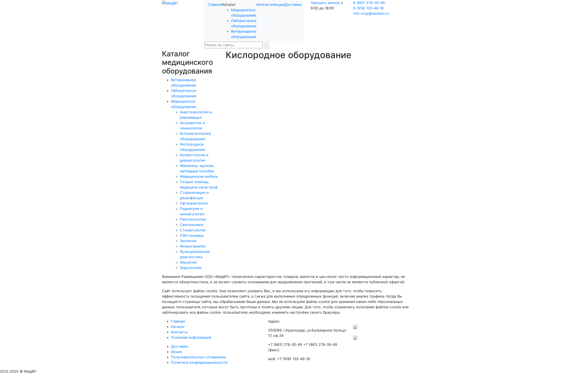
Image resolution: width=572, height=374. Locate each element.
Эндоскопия (190, 267)
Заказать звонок (325, 2)
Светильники (191, 224)
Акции (278, 4)
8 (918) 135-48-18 (368, 8)
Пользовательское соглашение (198, 357)
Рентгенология (193, 219)
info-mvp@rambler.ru (371, 13)
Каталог (178, 326)
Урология (188, 241)
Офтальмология (194, 203)
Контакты (265, 4)
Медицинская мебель (199, 176)
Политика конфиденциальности (199, 362)
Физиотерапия (193, 246)
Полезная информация (191, 337)
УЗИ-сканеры (192, 235)
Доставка (292, 4)
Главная (215, 4)
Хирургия (188, 262)
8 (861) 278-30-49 (369, 2)
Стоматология (193, 230)
